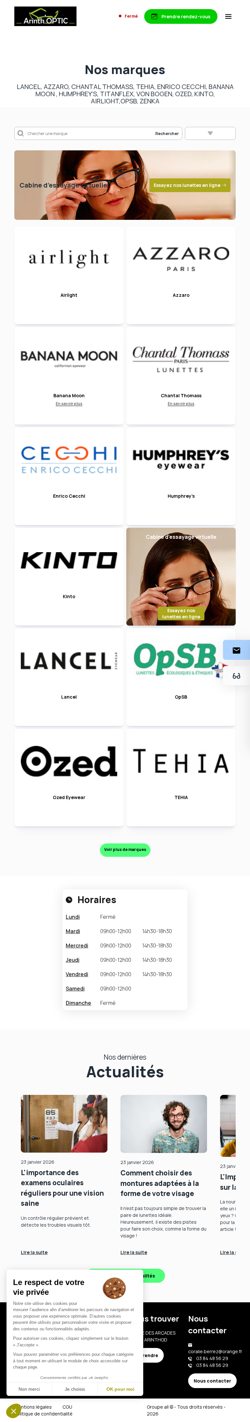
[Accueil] (45, 16)
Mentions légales (33, 1407)
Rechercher (167, 133)
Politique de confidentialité (43, 1414)
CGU (67, 1407)
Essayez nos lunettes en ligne (187, 185)
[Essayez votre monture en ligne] (236, 675)
